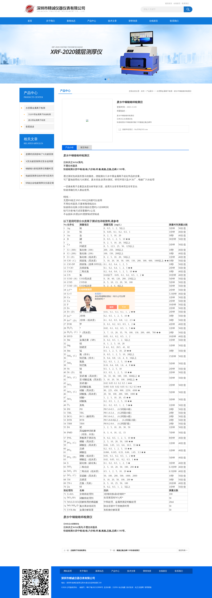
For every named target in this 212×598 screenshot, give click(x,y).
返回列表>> (183, 550)
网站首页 (68, 571)
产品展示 (149, 91)
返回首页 (168, 3)
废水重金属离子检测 (36, 120)
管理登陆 (148, 587)
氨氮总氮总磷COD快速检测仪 (128, 550)
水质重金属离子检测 (35, 108)
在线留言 (176, 3)
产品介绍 (69, 147)
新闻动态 (71, 21)
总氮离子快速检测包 (78, 550)
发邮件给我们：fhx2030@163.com (134, 129)
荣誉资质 (133, 21)
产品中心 (91, 21)
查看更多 (30, 127)
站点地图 (122, 587)
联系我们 (185, 3)
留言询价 (84, 147)
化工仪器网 (139, 587)
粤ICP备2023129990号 (94, 587)
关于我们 (50, 21)
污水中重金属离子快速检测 (39, 114)
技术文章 (112, 21)
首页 (30, 21)
